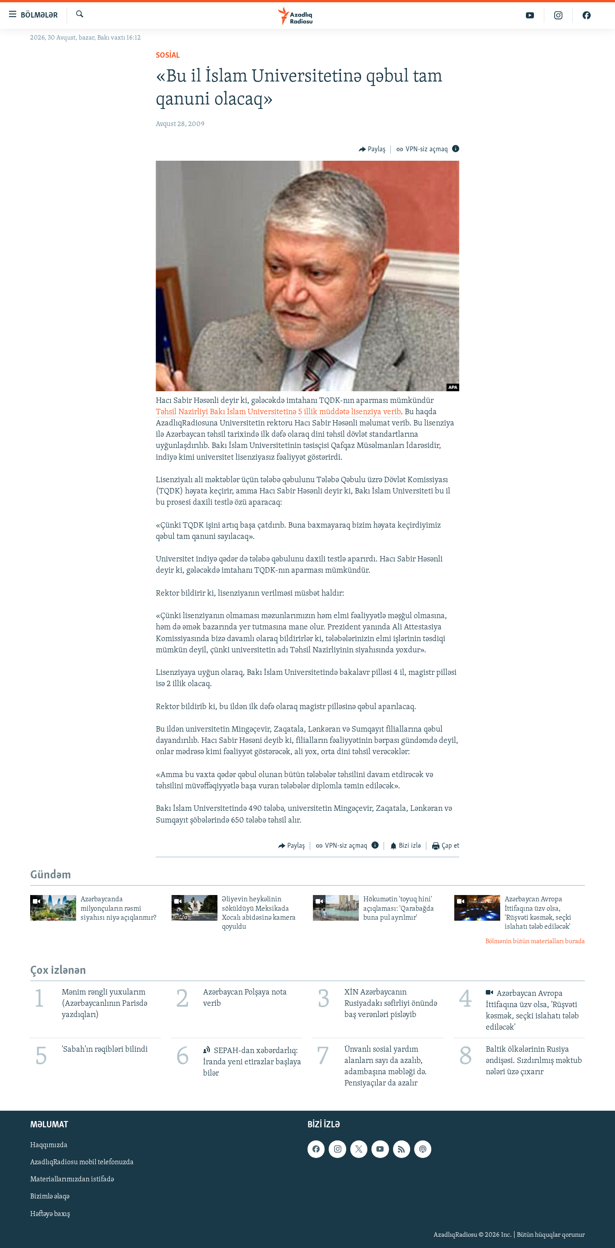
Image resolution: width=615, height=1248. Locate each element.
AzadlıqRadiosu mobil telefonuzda (82, 1162)
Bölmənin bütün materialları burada (535, 941)
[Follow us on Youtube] (380, 1149)
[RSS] (401, 1149)
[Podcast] (422, 1149)
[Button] (372, 149)
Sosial (168, 56)
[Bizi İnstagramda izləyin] (558, 16)
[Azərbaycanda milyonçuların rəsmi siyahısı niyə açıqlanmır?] (53, 908)
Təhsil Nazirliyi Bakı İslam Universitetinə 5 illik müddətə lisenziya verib (278, 412)
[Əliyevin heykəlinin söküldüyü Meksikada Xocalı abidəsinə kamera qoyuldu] (194, 908)
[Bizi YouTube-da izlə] (530, 16)
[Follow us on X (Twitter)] (358, 1149)
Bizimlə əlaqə (49, 1196)
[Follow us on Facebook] (316, 1149)
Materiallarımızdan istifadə (72, 1179)
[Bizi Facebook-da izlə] (587, 16)
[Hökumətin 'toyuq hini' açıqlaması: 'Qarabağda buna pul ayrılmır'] (336, 908)
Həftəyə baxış (50, 1213)
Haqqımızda (49, 1145)
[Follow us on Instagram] (337, 1149)
